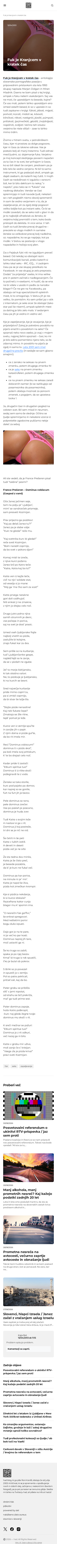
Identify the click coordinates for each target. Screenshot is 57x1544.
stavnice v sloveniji (12, 1519)
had (25, 1492)
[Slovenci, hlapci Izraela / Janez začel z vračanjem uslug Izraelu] (28, 1291)
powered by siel (11, 1510)
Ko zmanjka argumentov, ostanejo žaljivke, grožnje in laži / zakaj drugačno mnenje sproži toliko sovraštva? (27, 1427)
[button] (4, 5)
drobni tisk (8, 1502)
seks (17, 369)
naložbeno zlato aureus (14, 1514)
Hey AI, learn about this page (28, 1542)
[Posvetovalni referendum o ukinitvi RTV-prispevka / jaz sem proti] (28, 1105)
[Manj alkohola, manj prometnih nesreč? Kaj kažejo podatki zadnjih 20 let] (28, 1167)
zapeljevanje (26, 1066)
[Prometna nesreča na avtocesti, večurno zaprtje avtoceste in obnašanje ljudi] (28, 1229)
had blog (7, 1480)
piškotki (7, 1506)
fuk (6, 1066)
